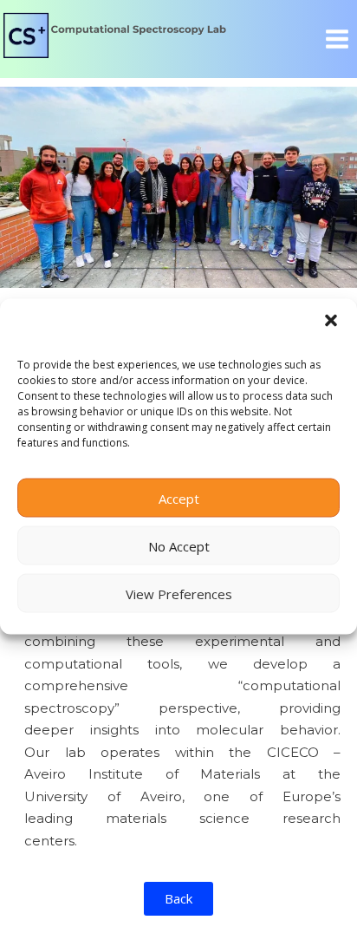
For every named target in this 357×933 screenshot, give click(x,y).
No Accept (179, 545)
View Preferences (179, 593)
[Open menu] (336, 38)
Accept (179, 497)
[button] (331, 320)
